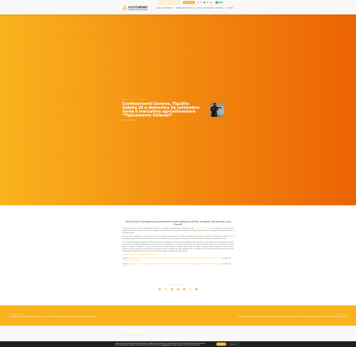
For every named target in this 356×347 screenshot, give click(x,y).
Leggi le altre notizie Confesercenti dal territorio (140, 254)
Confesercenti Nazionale (131, 260)
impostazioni (166, 345)
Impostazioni (234, 344)
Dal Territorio (135, 99)
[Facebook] (198, 2)
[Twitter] (201, 2)
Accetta (221, 344)
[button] (210, 2)
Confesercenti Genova (202, 228)
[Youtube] (204, 2)
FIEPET (125, 266)
